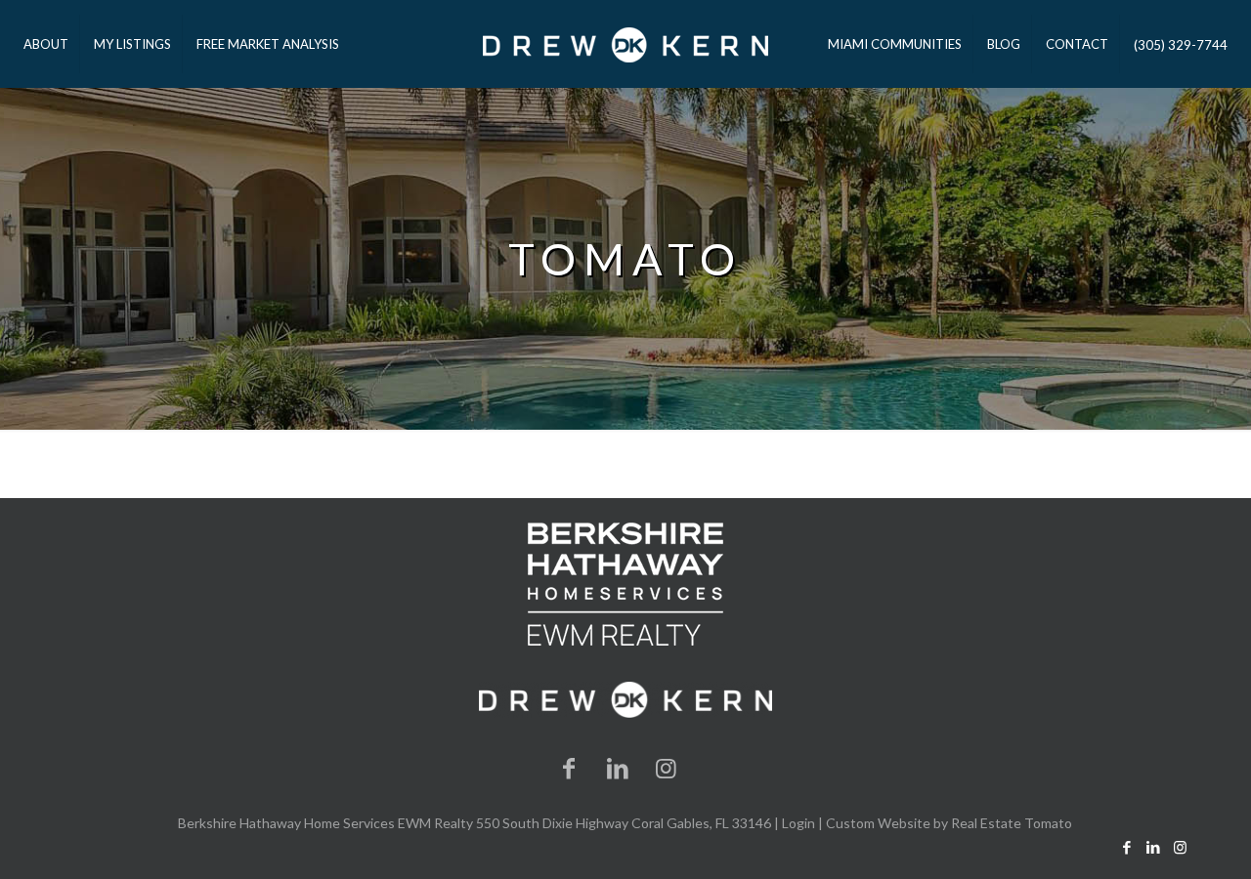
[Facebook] (569, 767)
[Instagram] (666, 767)
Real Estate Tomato (1011, 823)
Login (798, 823)
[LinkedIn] (617, 767)
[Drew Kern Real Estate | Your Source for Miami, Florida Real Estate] (625, 44)
